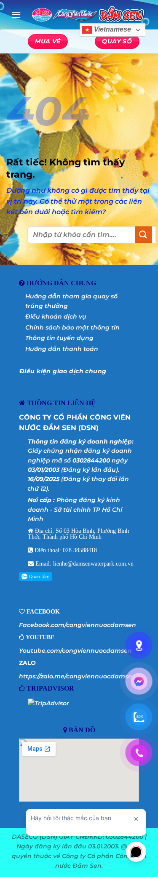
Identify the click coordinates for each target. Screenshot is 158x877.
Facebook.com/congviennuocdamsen (77, 625)
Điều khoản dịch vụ (55, 316)
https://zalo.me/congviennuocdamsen (77, 676)
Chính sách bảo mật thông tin (72, 327)
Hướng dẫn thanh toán (61, 349)
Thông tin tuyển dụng (59, 338)
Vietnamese (111, 29)
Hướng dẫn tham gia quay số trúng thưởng (71, 300)
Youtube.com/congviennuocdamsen (75, 650)
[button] (16, 14)
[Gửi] (143, 234)
